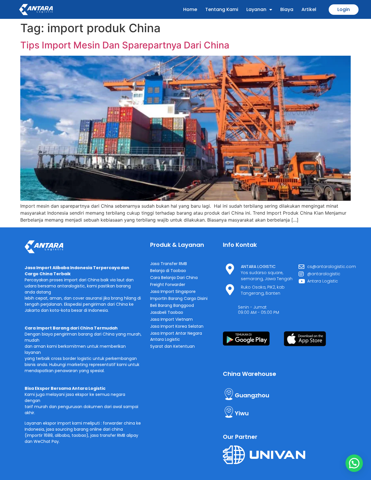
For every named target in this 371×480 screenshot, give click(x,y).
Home (190, 9)
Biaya (286, 9)
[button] (354, 463)
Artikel (308, 9)
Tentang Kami (221, 9)
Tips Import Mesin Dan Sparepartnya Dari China (124, 45)
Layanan (256, 9)
